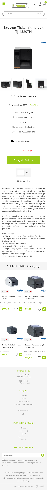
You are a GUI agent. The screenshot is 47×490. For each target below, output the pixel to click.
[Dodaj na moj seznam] (16, 309)
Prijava (40, 4)
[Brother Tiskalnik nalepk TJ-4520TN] (23, 58)
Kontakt (23, 399)
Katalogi (23, 428)
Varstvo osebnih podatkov (23, 404)
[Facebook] (23, 415)
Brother (31, 127)
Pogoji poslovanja (24, 402)
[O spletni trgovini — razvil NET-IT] (40, 486)
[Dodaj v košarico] (20, 309)
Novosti (23, 434)
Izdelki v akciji (23, 431)
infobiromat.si (24, 383)
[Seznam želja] (35, 5)
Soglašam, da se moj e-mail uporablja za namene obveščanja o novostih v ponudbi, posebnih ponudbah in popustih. (21, 462)
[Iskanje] (39, 13)
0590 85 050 (24, 381)
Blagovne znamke (24, 437)
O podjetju (23, 396)
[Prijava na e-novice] (42, 455)
